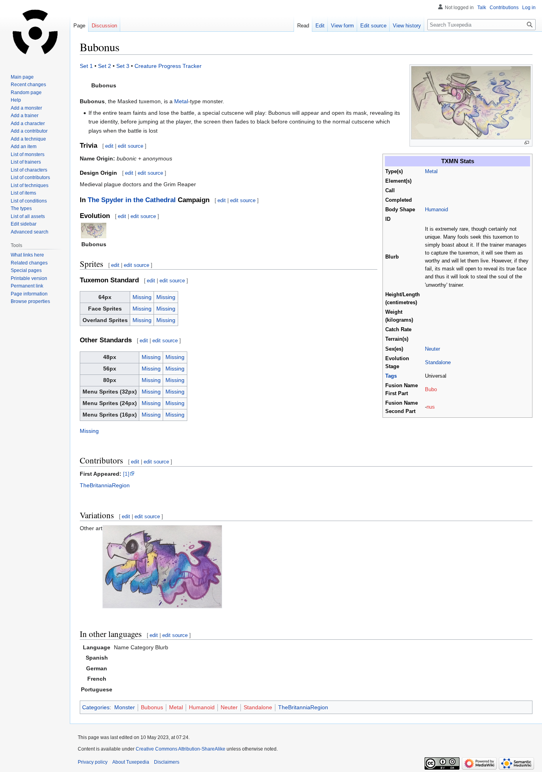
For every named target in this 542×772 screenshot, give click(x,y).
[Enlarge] (527, 143)
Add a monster (26, 108)
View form (342, 26)
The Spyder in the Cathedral (132, 200)
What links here (27, 255)
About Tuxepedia (130, 762)
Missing (142, 297)
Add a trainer (24, 115)
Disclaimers (166, 762)
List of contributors (30, 177)
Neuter (432, 349)
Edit (320, 26)
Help (16, 100)
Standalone (438, 362)
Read (303, 26)
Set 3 (122, 66)
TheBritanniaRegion (105, 485)
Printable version (29, 278)
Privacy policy (93, 762)
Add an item (24, 146)
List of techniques (29, 185)
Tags (391, 376)
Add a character (28, 123)
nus (431, 407)
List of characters (29, 170)
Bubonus (152, 707)
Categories (96, 707)
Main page (22, 77)
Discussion (104, 26)
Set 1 (86, 66)
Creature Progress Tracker (168, 66)
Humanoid (436, 209)
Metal (431, 171)
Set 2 (104, 66)
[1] (126, 474)
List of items (23, 193)
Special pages (26, 270)
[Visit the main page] (35, 32)
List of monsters (27, 154)
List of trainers (26, 162)
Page (79, 26)
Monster (124, 707)
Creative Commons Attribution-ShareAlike (180, 749)
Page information (29, 294)
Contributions (504, 7)
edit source (130, 146)
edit (109, 146)
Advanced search (29, 232)
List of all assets (28, 216)
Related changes (29, 263)
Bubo (431, 389)
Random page (26, 92)
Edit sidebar (24, 224)
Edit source (373, 26)
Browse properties (30, 301)
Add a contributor (29, 131)
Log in (529, 7)
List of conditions (29, 201)
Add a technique (28, 139)
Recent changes (28, 84)
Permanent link (27, 286)
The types (21, 208)
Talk (481, 7)
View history (407, 26)
